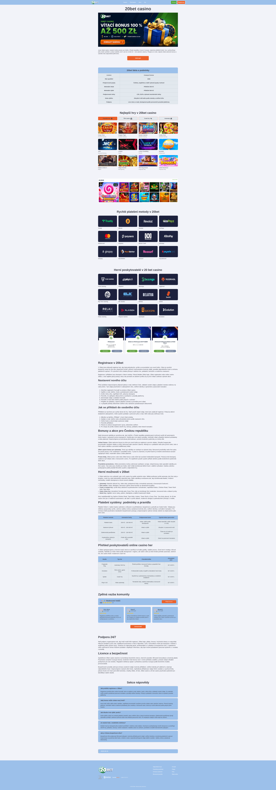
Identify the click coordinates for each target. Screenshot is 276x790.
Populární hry (106, 118)
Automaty (167, 118)
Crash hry (147, 118)
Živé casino (127, 118)
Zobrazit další (138, 626)
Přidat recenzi (168, 601)
